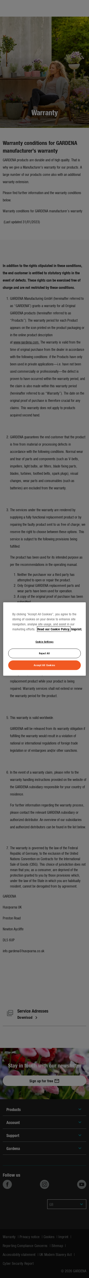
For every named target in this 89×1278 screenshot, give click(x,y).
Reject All (44, 653)
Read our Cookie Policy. (53, 629)
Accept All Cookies (44, 665)
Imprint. (76, 629)
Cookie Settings (45, 641)
